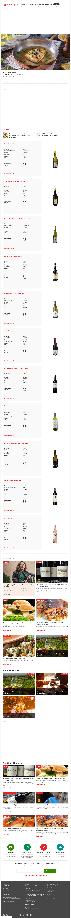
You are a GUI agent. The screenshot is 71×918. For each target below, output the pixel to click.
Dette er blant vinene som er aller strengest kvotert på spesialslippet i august (51, 585)
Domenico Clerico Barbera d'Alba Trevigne (16, 368)
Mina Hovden (6, 894)
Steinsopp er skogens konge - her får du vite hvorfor (17, 623)
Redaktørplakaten (16, 898)
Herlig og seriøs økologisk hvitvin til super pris (49, 805)
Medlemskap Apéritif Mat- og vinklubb (34, 895)
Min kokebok (45, 6)
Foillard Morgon (9, 331)
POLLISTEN (23, 4)
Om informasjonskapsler (8, 901)
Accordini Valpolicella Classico (13, 480)
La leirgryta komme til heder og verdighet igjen (15, 658)
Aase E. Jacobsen (7, 74)
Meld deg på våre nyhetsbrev (31, 908)
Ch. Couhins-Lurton (9, 406)
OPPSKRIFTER (32, 4)
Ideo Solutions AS (60, 915)
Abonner (56, 4)
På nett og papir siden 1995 (31, 885)
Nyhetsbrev (40, 6)
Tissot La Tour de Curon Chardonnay (14, 181)
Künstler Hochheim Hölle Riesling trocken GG (17, 218)
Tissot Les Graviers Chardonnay (13, 144)
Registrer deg (53, 30)
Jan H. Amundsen (7, 890)
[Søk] (66, 4)
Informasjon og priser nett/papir (32, 890)
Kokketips (55, 6)
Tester (6, 81)
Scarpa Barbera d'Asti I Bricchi (13, 256)
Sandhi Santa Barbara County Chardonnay (16, 443)
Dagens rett (22, 6)
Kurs (39, 4)
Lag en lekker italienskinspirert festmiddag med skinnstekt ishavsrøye (49, 623)
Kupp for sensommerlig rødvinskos (12, 805)
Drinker (31, 6)
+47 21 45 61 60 (31, 901)
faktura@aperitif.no (51, 895)
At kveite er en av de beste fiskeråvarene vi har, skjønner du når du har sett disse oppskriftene (21, 135)
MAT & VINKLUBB (47, 4)
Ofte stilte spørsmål (29, 904)
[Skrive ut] (14, 77)
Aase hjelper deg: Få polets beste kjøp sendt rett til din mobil (18, 585)
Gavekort (35, 6)
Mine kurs (51, 6)
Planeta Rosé (8, 518)
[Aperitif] (11, 5)
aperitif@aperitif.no (29, 900)
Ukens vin (27, 6)
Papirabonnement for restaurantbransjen (34, 894)
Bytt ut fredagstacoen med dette (12, 828)
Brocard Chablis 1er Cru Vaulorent (14, 293)
